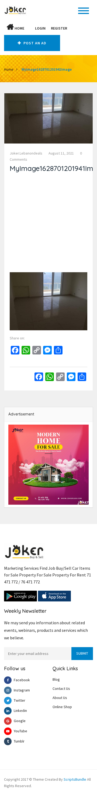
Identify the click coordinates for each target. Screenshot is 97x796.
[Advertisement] (48, 223)
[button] (29, 28)
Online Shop (62, 706)
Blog (56, 679)
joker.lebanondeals (26, 153)
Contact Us (61, 688)
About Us (60, 697)
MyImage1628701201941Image (47, 69)
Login (40, 28)
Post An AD (34, 43)
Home (19, 28)
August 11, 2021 (61, 153)
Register (59, 28)
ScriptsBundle (75, 779)
